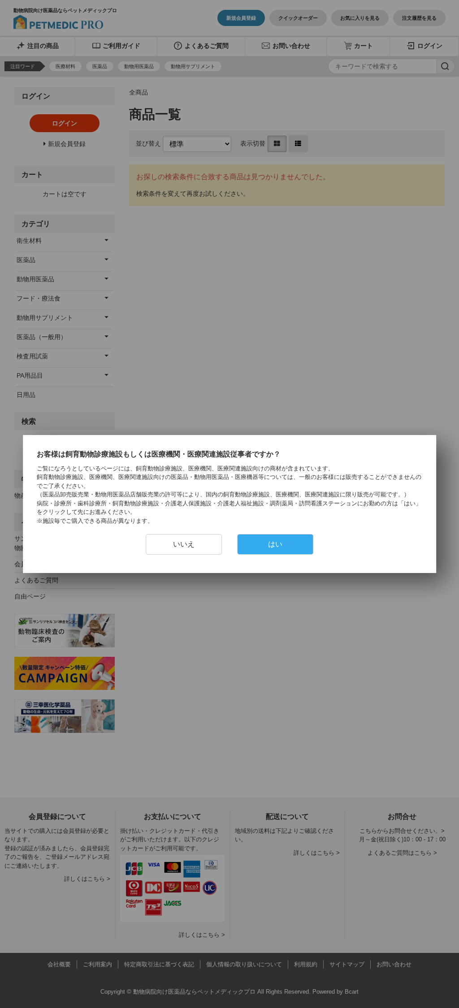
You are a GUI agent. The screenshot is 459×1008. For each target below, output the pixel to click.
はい (275, 544)
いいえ (184, 544)
